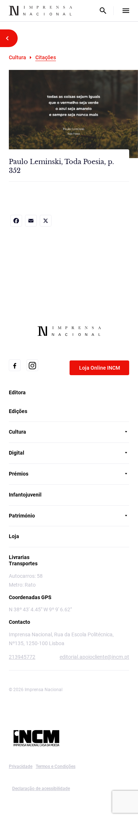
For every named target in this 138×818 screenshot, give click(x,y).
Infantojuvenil (25, 495)
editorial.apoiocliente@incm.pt (94, 657)
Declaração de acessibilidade (41, 788)
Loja (14, 536)
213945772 (22, 657)
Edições (18, 411)
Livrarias (19, 557)
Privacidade (20, 766)
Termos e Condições (55, 766)
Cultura (17, 57)
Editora (17, 392)
